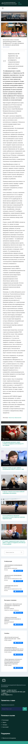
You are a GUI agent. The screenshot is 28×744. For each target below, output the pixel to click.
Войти (20, 4)
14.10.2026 (19, 570)
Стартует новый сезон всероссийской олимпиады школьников (13, 492)
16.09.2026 (19, 668)
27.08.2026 (19, 642)
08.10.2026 (19, 612)
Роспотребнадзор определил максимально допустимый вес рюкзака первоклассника (14, 517)
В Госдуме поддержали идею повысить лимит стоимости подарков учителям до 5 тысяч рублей (14, 542)
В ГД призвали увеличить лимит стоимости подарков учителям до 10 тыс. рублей (13, 444)
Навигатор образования (14, 417)
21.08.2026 (6, 438)
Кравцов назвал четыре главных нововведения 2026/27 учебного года (13, 468)
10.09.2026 (19, 654)
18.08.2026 (6, 537)
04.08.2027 (19, 624)
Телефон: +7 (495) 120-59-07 (9, 690)
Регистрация (5, 720)
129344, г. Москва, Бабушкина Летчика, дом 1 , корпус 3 (13, 692)
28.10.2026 (19, 591)
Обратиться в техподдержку (9, 738)
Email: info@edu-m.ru (6, 694)
